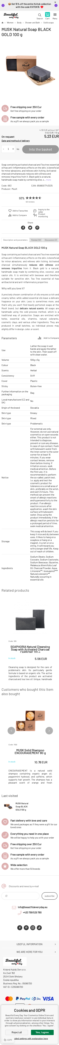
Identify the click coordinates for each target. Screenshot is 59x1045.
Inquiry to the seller (43, 210)
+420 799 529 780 (32, 912)
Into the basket (40, 149)
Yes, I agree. (42, 1032)
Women (10, 22)
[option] (30, 69)
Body (19, 22)
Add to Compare (20, 215)
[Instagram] (32, 927)
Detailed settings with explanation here (29, 1038)
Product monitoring (43, 215)
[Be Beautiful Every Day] (2, 22)
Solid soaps (48, 22)
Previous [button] (11, 730)
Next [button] (49, 730)
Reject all (17, 1032)
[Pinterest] (26, 927)
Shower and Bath (32, 22)
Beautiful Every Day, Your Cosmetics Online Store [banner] (12, 16)
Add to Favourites (20, 211)
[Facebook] (19, 927)
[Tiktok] (39, 927)
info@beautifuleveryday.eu (32, 907)
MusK (14, 189)
